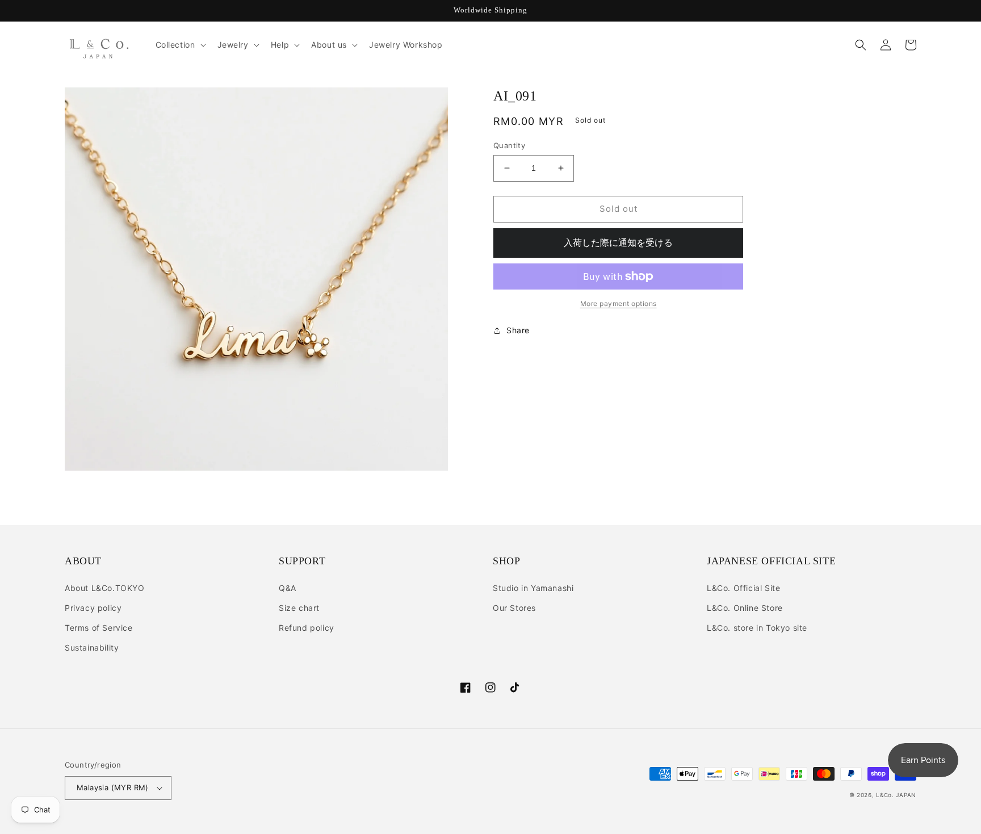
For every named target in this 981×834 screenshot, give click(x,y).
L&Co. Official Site (743, 588)
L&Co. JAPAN (896, 794)
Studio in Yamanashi (533, 588)
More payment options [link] (618, 303)
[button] (180, 45)
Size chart (299, 608)
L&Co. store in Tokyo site (757, 627)
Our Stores (514, 608)
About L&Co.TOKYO (105, 588)
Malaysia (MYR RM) (113, 787)
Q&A (287, 588)
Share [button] (518, 330)
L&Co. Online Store (745, 608)
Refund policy (306, 627)
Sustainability (92, 647)
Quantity (509, 145)
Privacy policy (93, 608)
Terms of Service (99, 627)
